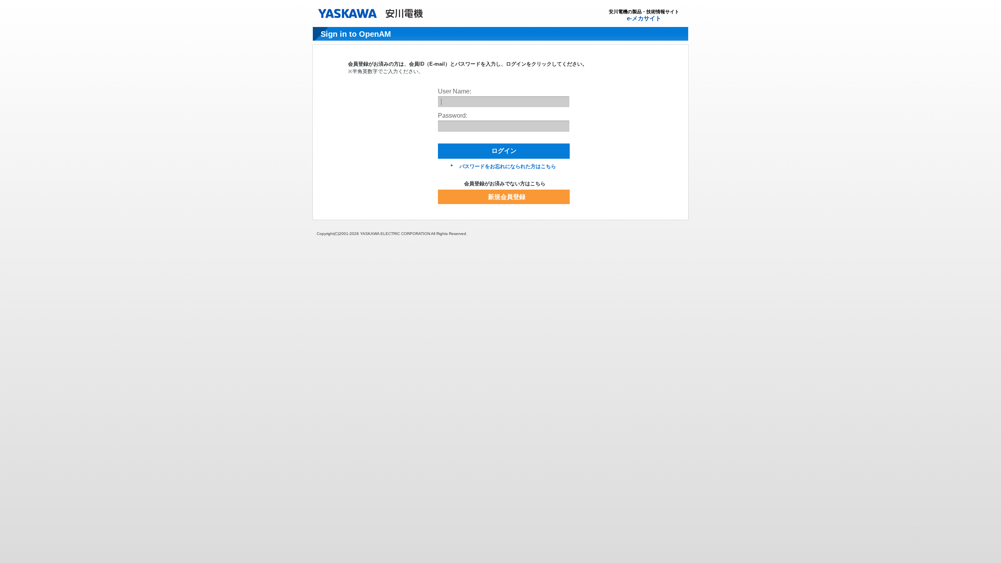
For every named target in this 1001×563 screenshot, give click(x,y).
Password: (452, 115)
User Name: (454, 91)
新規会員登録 (507, 197)
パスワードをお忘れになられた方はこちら (507, 166)
